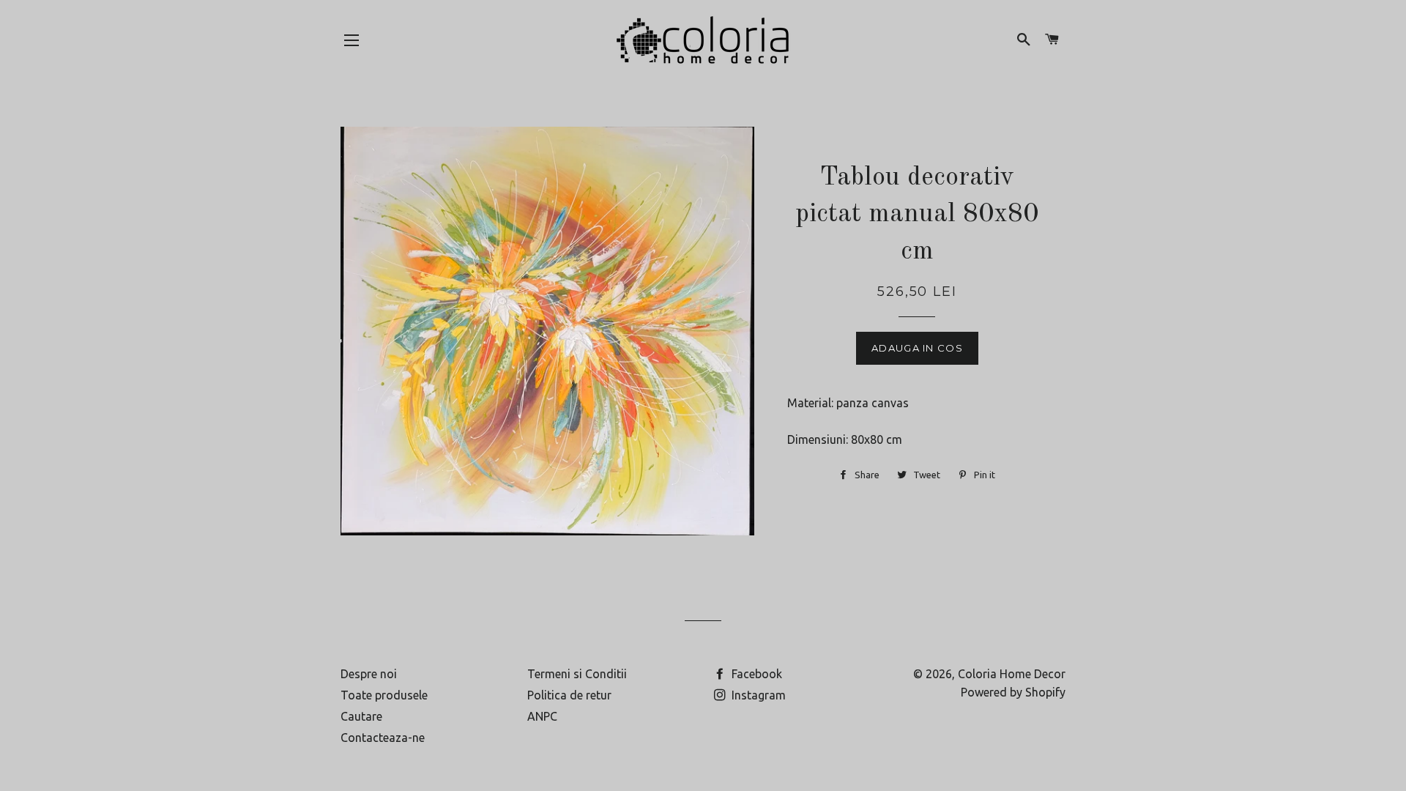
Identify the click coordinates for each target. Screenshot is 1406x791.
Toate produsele (384, 695)
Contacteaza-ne (383, 737)
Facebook (755, 673)
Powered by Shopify (1013, 692)
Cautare (361, 716)
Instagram (757, 695)
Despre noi (369, 673)
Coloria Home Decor (1011, 673)
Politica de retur (569, 695)
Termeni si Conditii (577, 673)
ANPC (542, 716)
